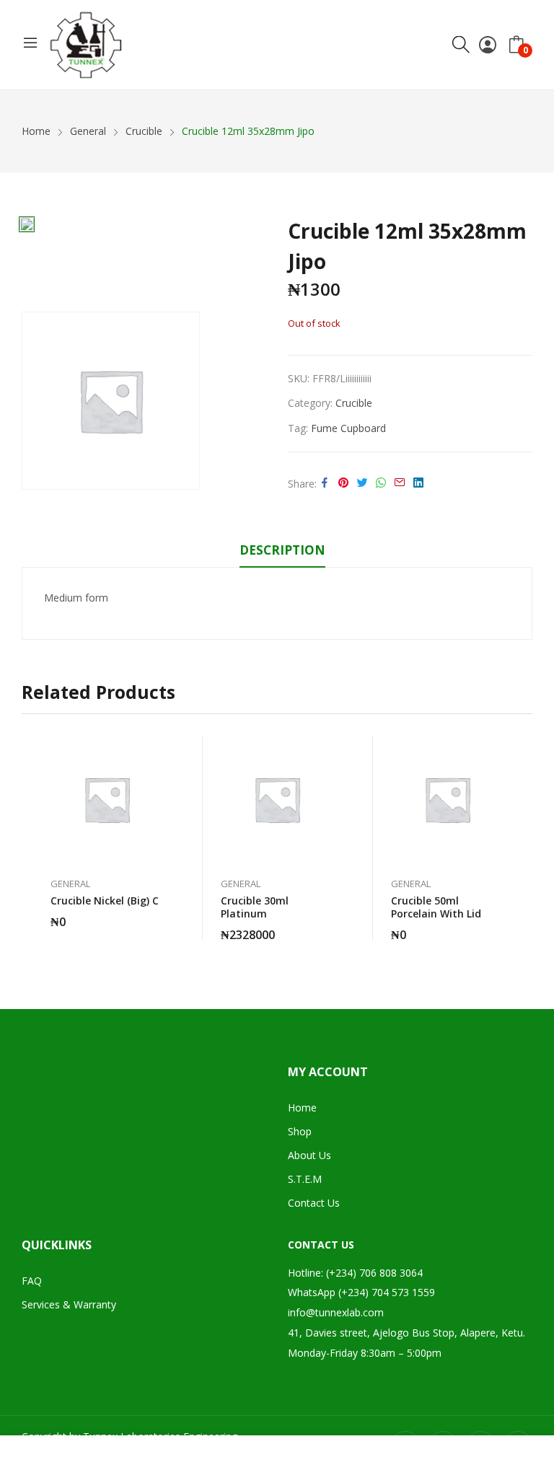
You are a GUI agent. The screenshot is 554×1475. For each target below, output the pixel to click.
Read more (163, 913)
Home (302, 1107)
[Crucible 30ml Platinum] (277, 799)
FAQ (32, 1280)
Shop (300, 1131)
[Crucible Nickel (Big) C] (106, 799)
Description (282, 550)
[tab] (282, 552)
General (70, 884)
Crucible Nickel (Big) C (104, 900)
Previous (32, 838)
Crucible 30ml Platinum (255, 907)
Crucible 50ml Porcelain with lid (436, 907)
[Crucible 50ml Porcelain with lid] (447, 799)
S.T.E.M (305, 1179)
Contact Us (314, 1203)
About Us (309, 1155)
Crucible (353, 403)
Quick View (163, 750)
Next (521, 838)
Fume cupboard (348, 428)
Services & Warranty (69, 1304)
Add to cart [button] (333, 926)
